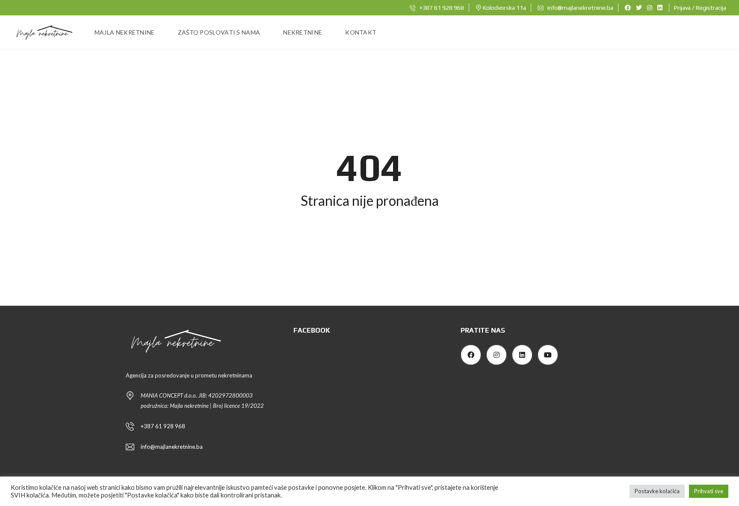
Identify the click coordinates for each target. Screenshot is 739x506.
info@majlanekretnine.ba (579, 7)
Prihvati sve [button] (708, 491)
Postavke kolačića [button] (657, 491)
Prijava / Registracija (700, 7)
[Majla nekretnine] (43, 32)
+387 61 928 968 (441, 7)
